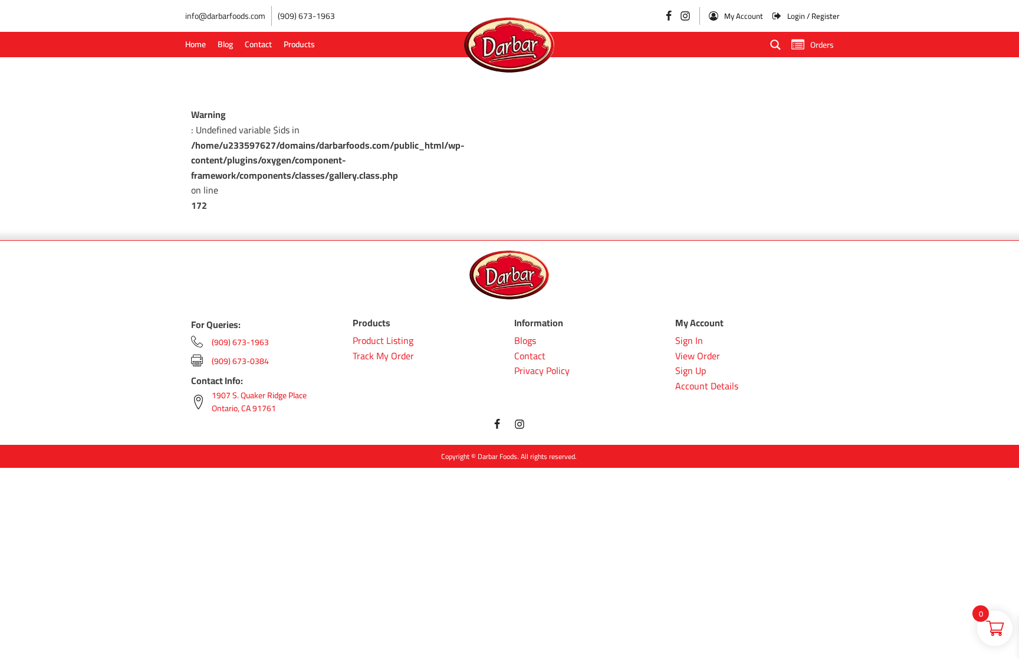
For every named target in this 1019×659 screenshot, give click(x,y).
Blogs (525, 341)
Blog (225, 44)
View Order (697, 356)
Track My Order (383, 356)
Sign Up (690, 371)
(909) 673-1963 (306, 15)
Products (299, 44)
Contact (258, 44)
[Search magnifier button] (775, 45)
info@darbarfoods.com (225, 16)
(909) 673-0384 (240, 361)
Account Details (706, 386)
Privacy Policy (542, 371)
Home (195, 44)
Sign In (689, 341)
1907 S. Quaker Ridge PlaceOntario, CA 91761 (259, 402)
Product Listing (383, 341)
